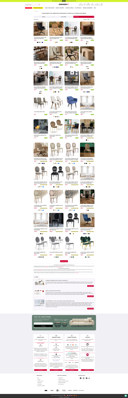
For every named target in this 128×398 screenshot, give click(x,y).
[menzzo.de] (66, 395)
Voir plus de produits (64, 261)
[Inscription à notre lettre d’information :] (43, 323)
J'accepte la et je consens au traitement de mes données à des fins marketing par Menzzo (44, 328)
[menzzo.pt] (76, 395)
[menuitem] (28, 8)
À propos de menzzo (61, 379)
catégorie (43, 16)
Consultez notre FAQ (41, 361)
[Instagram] (83, 378)
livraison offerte (63, 16)
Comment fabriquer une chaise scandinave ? (57, 280)
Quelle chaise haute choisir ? (53, 290)
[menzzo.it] (67, 395)
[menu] (64, 8)
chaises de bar (77, 272)
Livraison (39, 379)
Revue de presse (61, 384)
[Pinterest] (86, 378)
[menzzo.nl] (69, 395)
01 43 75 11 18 (56, 348)
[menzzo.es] (74, 395)
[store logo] (64, 4)
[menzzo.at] (71, 395)
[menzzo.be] (73, 395)
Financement (40, 382)
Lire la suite (90, 296)
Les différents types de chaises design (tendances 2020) (60, 301)
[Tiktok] (89, 378)
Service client (40, 384)
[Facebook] (80, 378)
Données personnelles (61, 382)
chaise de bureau (40, 269)
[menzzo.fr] (64, 395)
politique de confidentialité (42, 327)
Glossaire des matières (41, 385)
